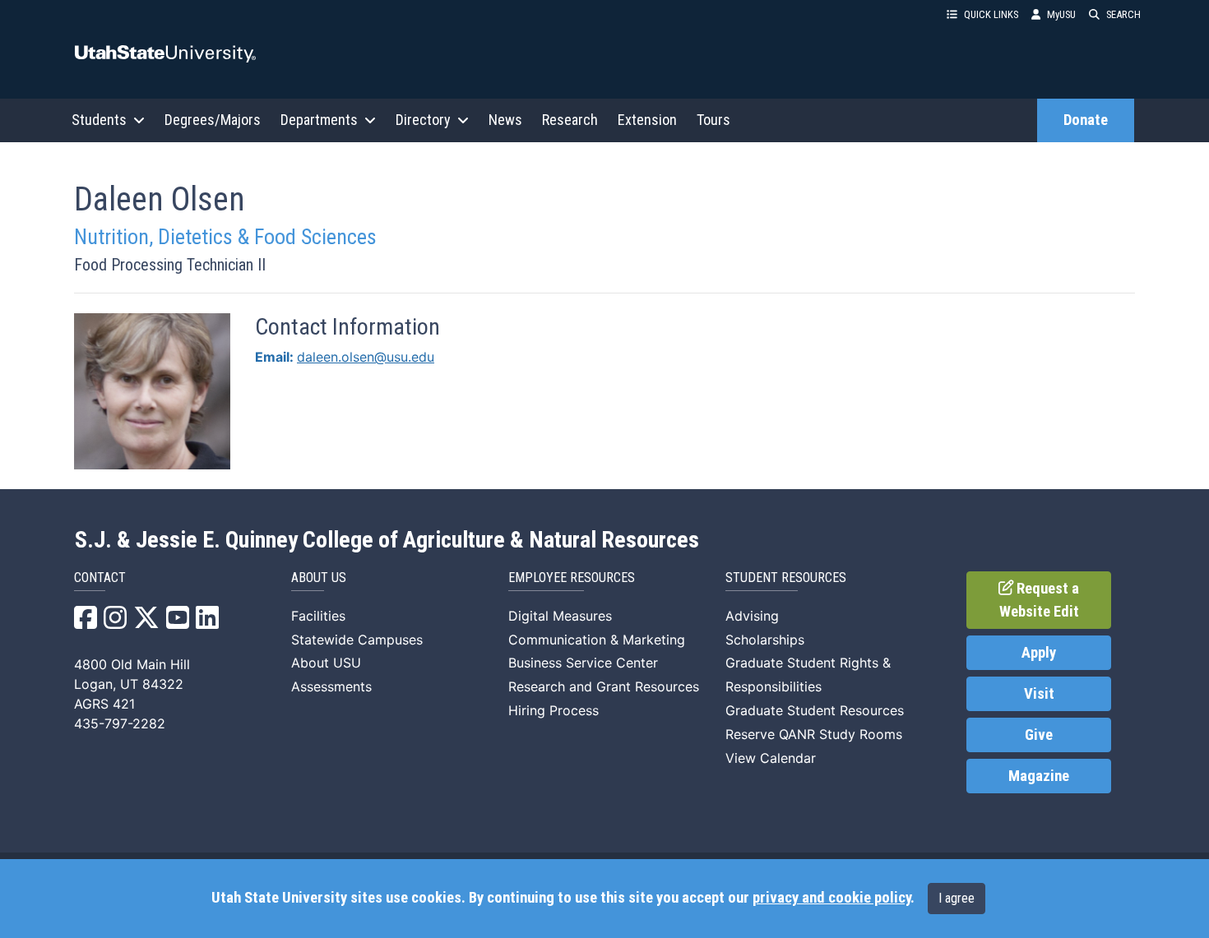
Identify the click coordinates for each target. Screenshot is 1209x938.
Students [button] (99, 119)
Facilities (318, 616)
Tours (713, 119)
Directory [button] (423, 119)
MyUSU (1061, 14)
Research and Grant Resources (603, 686)
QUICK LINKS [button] (991, 14)
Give (1039, 735)
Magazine (1038, 776)
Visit (1039, 694)
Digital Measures (560, 616)
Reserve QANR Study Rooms (813, 734)
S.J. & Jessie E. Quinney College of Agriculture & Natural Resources (387, 540)
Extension (647, 119)
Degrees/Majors (212, 119)
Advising (752, 616)
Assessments (331, 686)
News (505, 119)
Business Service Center (583, 662)
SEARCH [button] (1123, 14)
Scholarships (764, 639)
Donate (1085, 120)
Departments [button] (319, 119)
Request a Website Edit (1039, 600)
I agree (956, 898)
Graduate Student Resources (814, 710)
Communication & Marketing (596, 639)
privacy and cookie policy (831, 898)
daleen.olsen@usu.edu (365, 357)
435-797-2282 (119, 723)
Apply (1038, 653)
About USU (326, 662)
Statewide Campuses (357, 639)
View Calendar (770, 758)
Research (570, 119)
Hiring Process (553, 710)
